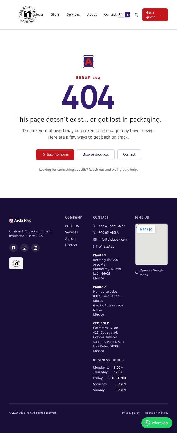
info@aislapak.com (112, 239)
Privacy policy (130, 413)
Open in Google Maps (151, 272)
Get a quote (155, 14)
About (92, 15)
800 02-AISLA (109, 232)
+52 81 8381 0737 (112, 225)
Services (73, 15)
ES (120, 14)
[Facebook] (13, 248)
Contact (110, 15)
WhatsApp (107, 246)
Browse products (96, 154)
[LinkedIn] (35, 248)
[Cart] (136, 15)
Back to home (58, 154)
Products (37, 15)
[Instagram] (24, 248)
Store (55, 15)
